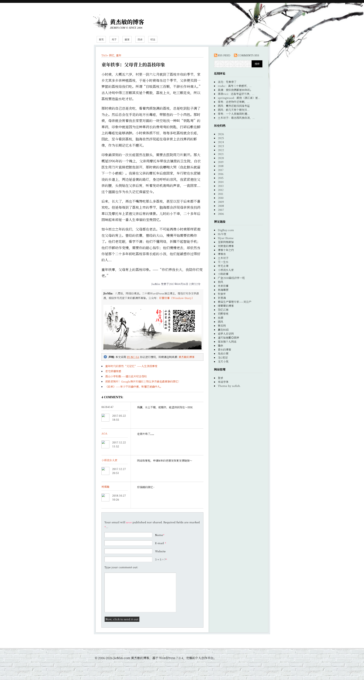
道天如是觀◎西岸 (228, 337)
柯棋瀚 (105, 487)
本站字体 (223, 382)
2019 (221, 162)
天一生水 (223, 262)
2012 (221, 190)
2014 (221, 182)
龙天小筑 (223, 361)
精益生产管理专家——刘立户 (234, 302)
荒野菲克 (223, 314)
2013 (221, 186)
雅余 (220, 345)
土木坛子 (223, 258)
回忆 (111, 55)
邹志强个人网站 (227, 341)
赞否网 (222, 325)
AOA (104, 433)
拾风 (220, 282)
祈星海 (222, 298)
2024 (221, 142)
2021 (221, 154)
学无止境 (223, 266)
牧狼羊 (222, 294)
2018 (221, 166)
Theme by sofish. (229, 386)
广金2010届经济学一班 (231, 278)
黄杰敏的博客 (127, 21)
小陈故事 (223, 274)
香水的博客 (224, 349)
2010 (221, 198)
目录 (139, 39)
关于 (114, 39)
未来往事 (223, 286)
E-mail (159, 543)
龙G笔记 (223, 357)
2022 (221, 150)
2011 (220, 194)
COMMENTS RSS (248, 55)
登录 (220, 378)
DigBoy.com (226, 230)
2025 (221, 138)
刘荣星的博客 (226, 246)
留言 (127, 39)
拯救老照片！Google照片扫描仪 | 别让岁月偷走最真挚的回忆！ (143, 381)
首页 (101, 39)
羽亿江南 (223, 310)
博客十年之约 (226, 250)
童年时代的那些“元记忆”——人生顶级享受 (131, 366)
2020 (221, 158)
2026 (221, 134)
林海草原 (223, 290)
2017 (221, 170)
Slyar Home (226, 238)
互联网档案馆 (226, 242)
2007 (221, 210)
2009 (221, 202)
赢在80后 (223, 329)
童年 (118, 55)
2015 (221, 178)
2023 (221, 146)
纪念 (152, 39)
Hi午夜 (222, 234)
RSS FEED (224, 55)
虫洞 (220, 318)
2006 (221, 214)
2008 (221, 206)
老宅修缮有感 (113, 371)
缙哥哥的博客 (226, 306)
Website (160, 551)
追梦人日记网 (226, 333)
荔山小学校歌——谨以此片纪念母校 (126, 376)
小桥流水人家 (109, 460)
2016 (221, 174)
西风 (220, 321)
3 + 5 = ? (161, 559)
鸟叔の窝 (223, 353)
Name (159, 535)
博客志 (222, 254)
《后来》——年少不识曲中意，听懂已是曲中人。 (134, 386)
